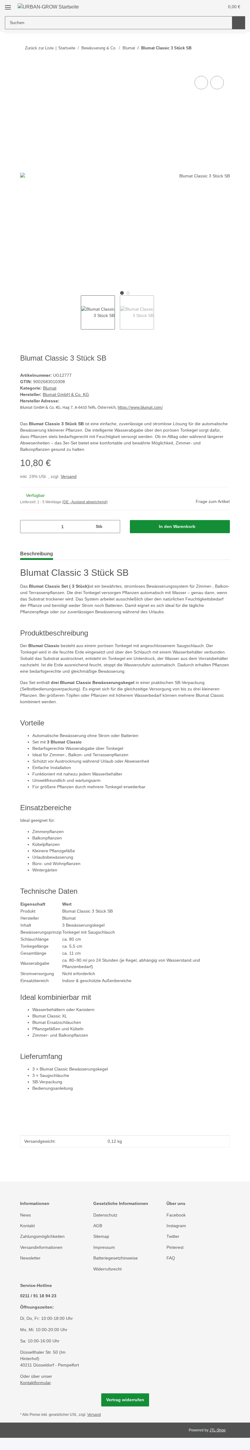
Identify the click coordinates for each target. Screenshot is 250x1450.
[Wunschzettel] (207, 7)
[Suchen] (238, 22)
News (25, 1215)
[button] (195, 7)
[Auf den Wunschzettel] (217, 82)
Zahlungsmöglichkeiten (42, 1236)
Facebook (176, 1215)
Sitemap (101, 1236)
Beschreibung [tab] (36, 553)
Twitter (172, 1236)
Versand (69, 476)
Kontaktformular (35, 1382)
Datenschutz (105, 1215)
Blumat (49, 388)
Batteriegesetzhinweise (115, 1258)
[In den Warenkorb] (25, 67)
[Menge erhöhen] (113, 526)
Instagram (176, 1225)
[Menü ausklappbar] (8, 5)
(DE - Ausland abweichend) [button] (85, 502)
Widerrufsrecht (107, 1269)
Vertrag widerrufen (125, 1399)
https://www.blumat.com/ (140, 407)
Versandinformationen (41, 1247)
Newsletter (30, 1258)
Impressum (104, 1247)
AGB (97, 1225)
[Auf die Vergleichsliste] (201, 82)
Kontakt (27, 1225)
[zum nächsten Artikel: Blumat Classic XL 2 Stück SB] (223, 48)
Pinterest (175, 1247)
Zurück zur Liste (39, 48)
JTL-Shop (217, 1430)
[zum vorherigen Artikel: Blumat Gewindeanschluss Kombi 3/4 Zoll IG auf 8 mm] (210, 48)
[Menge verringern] (27, 526)
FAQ (170, 1258)
